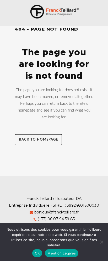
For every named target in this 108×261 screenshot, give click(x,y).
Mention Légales (61, 253)
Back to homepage (38, 139)
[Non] (101, 242)
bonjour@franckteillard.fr (56, 212)
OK (37, 253)
